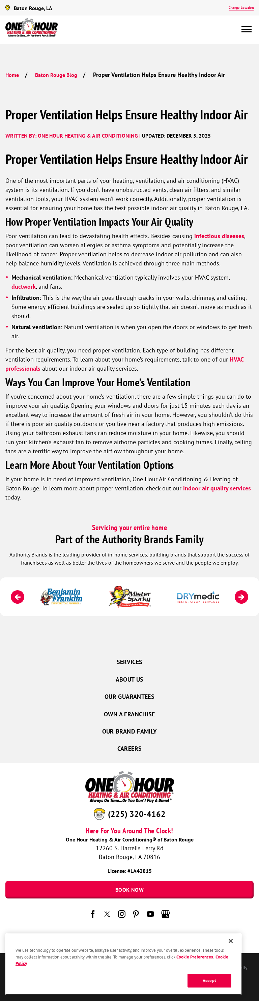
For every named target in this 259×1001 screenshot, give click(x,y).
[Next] (241, 597)
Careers (129, 748)
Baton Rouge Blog (56, 75)
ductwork (23, 286)
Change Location (241, 7)
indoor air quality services (217, 488)
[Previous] (17, 597)
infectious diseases (219, 236)
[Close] (230, 941)
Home (12, 75)
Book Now (129, 889)
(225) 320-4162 (137, 814)
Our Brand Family (129, 731)
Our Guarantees (129, 696)
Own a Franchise (129, 714)
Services (130, 662)
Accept (209, 980)
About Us (130, 679)
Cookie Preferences (194, 957)
